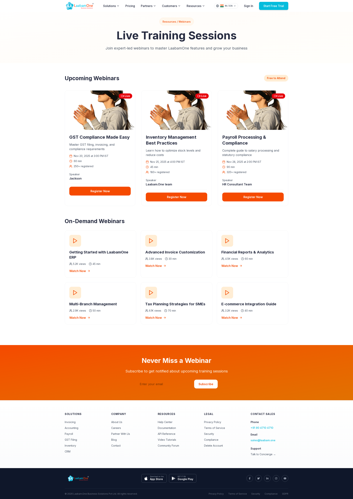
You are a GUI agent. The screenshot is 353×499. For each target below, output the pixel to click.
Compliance (211, 439)
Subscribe (206, 384)
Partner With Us (120, 433)
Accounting (71, 427)
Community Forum (168, 445)
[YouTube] (285, 478)
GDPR (285, 493)
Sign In (248, 6)
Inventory (70, 445)
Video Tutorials (167, 439)
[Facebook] (249, 478)
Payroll (69, 433)
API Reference (166, 433)
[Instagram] (276, 478)
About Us (116, 422)
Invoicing (70, 422)
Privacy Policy (212, 422)
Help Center (165, 422)
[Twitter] (258, 478)
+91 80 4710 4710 (262, 427)
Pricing (130, 6)
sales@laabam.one (263, 440)
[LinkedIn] (267, 478)
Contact (116, 445)
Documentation (167, 427)
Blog (114, 439)
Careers (116, 427)
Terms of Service (214, 427)
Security (209, 433)
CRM (67, 451)
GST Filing (71, 439)
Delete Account (213, 445)
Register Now (100, 191)
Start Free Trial (273, 6)
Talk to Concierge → (263, 454)
